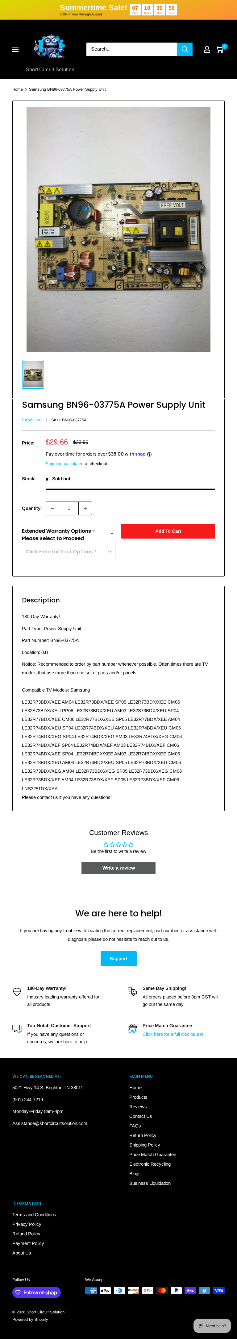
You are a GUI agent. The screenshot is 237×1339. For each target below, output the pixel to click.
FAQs (135, 1125)
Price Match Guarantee (152, 1154)
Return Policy (142, 1135)
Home (17, 89)
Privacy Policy (26, 1224)
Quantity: (32, 508)
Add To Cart (168, 531)
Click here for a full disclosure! (173, 1034)
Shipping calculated (65, 463)
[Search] (185, 49)
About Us (21, 1252)
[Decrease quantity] (52, 508)
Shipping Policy (144, 1144)
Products (138, 1097)
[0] (219, 49)
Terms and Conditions (34, 1214)
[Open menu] (15, 49)
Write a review (118, 867)
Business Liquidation (150, 1183)
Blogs (135, 1173)
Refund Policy (26, 1233)
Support (118, 958)
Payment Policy (28, 1243)
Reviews (138, 1106)
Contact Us (140, 1116)
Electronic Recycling (150, 1164)
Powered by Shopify (30, 1319)
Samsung (32, 420)
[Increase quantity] (85, 508)
